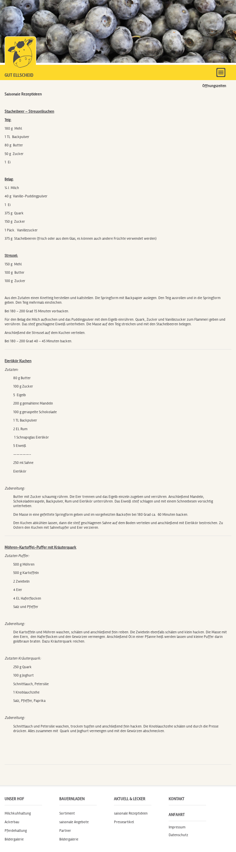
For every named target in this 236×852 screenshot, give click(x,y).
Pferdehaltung (16, 830)
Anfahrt (177, 814)
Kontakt (176, 798)
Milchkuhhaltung (18, 813)
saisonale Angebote (74, 822)
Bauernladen (72, 798)
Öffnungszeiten (214, 86)
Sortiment (67, 813)
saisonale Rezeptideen (131, 813)
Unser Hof (14, 798)
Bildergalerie (14, 839)
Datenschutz (178, 835)
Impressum (177, 827)
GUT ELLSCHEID (19, 75)
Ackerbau (12, 822)
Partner (65, 830)
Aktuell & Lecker (129, 798)
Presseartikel (124, 822)
